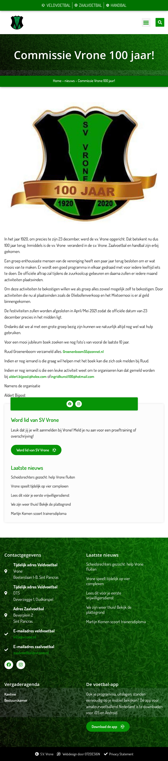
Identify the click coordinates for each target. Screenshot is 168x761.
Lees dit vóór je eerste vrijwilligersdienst (40, 495)
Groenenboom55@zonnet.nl (83, 351)
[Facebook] (69, 404)
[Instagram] (78, 404)
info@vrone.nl (24, 637)
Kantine (10, 694)
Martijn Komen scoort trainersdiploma (38, 513)
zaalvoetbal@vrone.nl (31, 652)
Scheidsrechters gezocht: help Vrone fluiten (43, 477)
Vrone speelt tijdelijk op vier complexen (39, 486)
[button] (146, 22)
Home (57, 80)
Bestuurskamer (15, 700)
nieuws (70, 80)
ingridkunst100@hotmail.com (72, 376)
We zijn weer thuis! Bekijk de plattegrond (41, 504)
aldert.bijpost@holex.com (28, 376)
